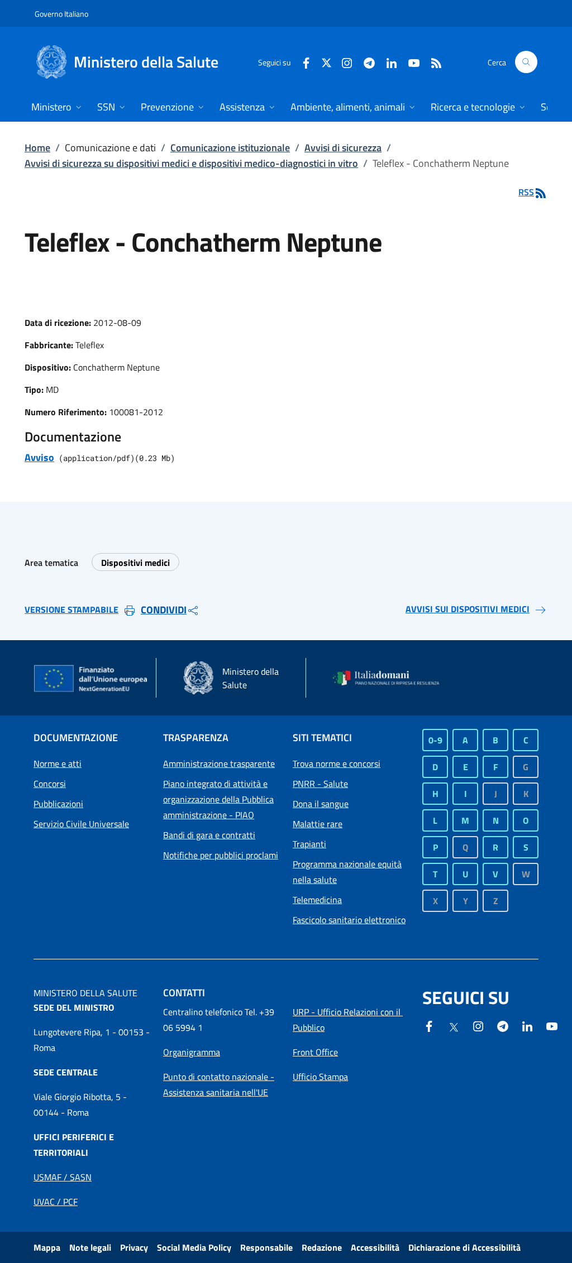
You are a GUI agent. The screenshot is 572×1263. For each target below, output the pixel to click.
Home (37, 147)
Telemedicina (317, 899)
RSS (526, 192)
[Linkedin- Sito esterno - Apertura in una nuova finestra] (527, 1025)
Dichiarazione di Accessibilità (464, 1247)
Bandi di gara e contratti (209, 835)
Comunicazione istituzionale (230, 147)
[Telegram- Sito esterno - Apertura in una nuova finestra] (365, 61)
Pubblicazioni (58, 803)
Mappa (47, 1247)
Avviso (39, 457)
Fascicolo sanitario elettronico (349, 919)
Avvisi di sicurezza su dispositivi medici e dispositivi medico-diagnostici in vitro (191, 163)
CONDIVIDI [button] (164, 609)
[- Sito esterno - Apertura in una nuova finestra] (552, 1025)
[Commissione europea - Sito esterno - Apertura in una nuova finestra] (91, 679)
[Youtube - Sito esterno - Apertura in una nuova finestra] (409, 61)
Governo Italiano (61, 14)
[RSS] (432, 61)
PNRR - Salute (320, 783)
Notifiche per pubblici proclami (220, 855)
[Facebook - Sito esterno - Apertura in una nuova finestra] (301, 61)
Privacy (134, 1247)
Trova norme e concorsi (336, 763)
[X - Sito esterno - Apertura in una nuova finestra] (326, 61)
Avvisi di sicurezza (343, 147)
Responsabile (266, 1247)
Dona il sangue (321, 803)
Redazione (322, 1247)
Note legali (90, 1247)
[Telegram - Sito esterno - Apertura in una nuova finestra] (502, 1025)
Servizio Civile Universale (81, 823)
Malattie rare (317, 823)
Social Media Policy (194, 1247)
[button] (526, 62)
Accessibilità (375, 1247)
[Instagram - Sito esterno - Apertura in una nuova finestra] (342, 61)
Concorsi (50, 783)
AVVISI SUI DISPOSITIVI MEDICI (468, 609)
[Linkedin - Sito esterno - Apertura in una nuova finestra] (387, 61)
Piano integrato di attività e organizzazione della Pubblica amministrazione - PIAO (218, 799)
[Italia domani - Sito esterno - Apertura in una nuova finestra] (391, 678)
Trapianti (309, 844)
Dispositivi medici (135, 562)
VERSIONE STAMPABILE (71, 609)
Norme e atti (58, 763)
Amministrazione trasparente (219, 763)
